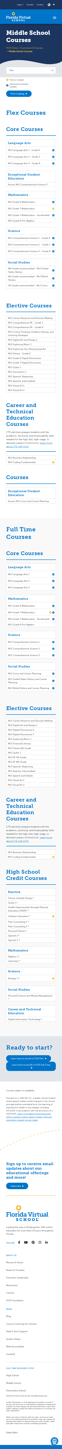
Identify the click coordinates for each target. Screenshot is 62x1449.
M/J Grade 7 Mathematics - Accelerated (28, 215)
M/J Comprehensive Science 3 (24, 655)
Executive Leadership (17, 1277)
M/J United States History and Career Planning (27, 681)
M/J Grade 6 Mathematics (21, 202)
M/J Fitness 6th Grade (19, 748)
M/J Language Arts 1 (18, 574)
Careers (40, 4)
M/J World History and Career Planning (28, 688)
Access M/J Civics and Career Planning (28, 501)
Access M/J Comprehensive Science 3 (28, 184)
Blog (8, 1316)
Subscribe (16, 1186)
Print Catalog (17, 93)
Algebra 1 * (13, 956)
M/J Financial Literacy (19, 743)
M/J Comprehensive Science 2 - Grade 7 (29, 244)
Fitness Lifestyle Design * (21, 898)
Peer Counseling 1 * (18, 921)
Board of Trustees (15, 1270)
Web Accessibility (15, 1346)
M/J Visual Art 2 (16, 390)
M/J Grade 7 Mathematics (21, 208)
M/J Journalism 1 (17, 372)
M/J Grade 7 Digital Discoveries (24, 362)
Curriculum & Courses (31, 48)
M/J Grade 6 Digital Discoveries (24, 358)
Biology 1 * (13, 978)
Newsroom (12, 1285)
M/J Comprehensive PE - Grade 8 (25, 327)
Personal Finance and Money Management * (30, 997)
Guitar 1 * (13, 902)
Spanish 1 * (14, 935)
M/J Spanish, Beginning (20, 376)
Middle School (13, 1383)
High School (12, 1375)
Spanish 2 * (14, 940)
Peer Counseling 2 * (18, 926)
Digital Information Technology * (25, 1019)
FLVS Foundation (14, 1300)
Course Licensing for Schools (21, 1324)
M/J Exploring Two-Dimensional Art (27, 349)
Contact (30, 4)
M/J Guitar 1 (14, 367)
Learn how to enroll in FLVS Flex (27, 1058)
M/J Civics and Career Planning (24, 673)
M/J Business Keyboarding (22, 457)
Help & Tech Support (17, 1331)
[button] (20, 4)
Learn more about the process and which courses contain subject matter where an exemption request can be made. (29, 1117)
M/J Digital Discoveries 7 (21, 734)
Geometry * (14, 961)
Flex (11, 70)
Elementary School (16, 1390)
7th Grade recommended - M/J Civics (28, 285)
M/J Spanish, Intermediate (21, 381)
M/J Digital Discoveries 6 (21, 730)
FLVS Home (12, 48)
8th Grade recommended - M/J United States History (28, 270)
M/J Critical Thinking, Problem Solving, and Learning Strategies (31, 334)
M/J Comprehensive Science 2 (24, 648)
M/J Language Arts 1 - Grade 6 (24, 150)
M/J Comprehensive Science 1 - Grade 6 (29, 238)
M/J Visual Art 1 (16, 385)
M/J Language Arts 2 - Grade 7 (24, 156)
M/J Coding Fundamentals (22, 462)
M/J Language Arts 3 (19, 587)
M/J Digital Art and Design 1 (22, 340)
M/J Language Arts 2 (19, 581)
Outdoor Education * (19, 916)
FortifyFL (10, 1354)
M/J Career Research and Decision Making (30, 318)
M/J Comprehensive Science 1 (24, 642)
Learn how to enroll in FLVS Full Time (31, 1064)
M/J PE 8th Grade (17, 762)
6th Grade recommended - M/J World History (28, 278)
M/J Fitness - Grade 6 (19, 353)
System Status (13, 1339)
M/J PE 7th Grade (17, 757)
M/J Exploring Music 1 (19, 344)
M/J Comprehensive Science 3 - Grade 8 (29, 251)
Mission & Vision (14, 1262)
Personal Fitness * (17, 931)
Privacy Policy (12, 1432)
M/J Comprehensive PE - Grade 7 (25, 322)
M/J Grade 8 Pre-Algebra (21, 220)
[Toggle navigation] (54, 17)
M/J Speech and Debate (20, 775)
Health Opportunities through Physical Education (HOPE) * (28, 909)
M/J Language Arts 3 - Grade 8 (24, 163)
